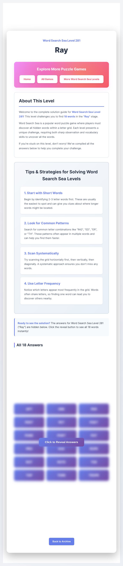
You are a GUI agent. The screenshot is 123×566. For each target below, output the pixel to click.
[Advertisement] (61, 376)
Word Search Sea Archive (33, 13)
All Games (47, 79)
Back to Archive (61, 541)
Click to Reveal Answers (61, 442)
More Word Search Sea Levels (81, 79)
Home (13, 13)
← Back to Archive (20, 23)
